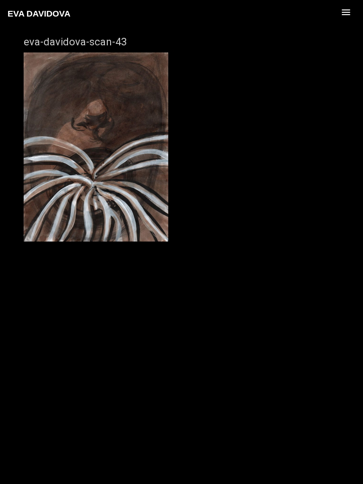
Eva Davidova (39, 13)
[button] (304, 12)
